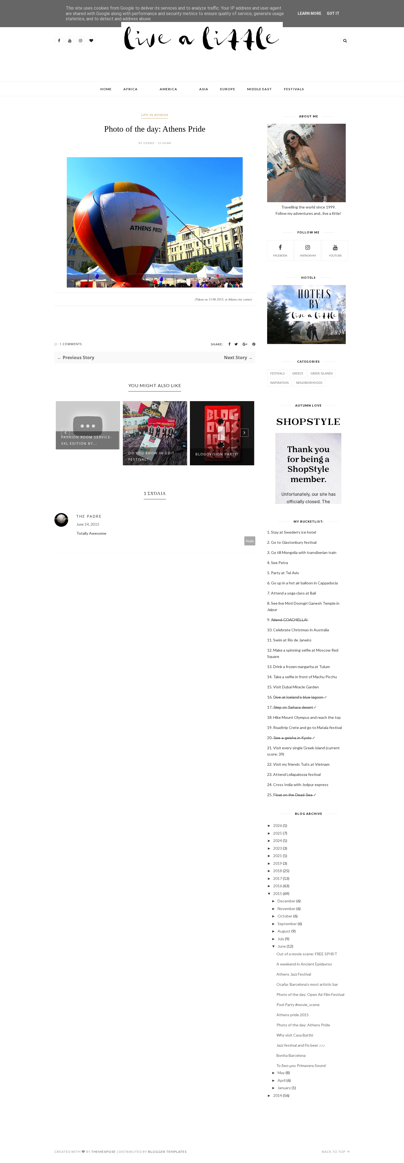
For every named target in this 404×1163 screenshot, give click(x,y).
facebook (280, 255)
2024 (277, 840)
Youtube (335, 255)
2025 (277, 833)
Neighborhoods (309, 383)
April (282, 1080)
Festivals (277, 373)
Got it (333, 13)
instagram (308, 255)
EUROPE (227, 89)
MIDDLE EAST (259, 89)
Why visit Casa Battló (294, 1035)
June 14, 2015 (87, 524)
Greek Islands (322, 373)
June (282, 946)
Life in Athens (154, 115)
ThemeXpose (103, 1152)
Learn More (309, 13)
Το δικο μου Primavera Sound (301, 1065)
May (281, 1072)
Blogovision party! (149, 454)
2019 (277, 863)
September (287, 923)
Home (106, 89)
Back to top (334, 1152)
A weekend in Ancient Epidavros (304, 964)
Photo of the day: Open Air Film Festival (310, 994)
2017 (277, 878)
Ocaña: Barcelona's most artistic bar (307, 984)
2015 (277, 893)
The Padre (89, 516)
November (286, 908)
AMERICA (168, 89)
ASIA (203, 89)
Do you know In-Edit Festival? (84, 456)
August (284, 931)
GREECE (297, 373)
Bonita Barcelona (291, 1055)
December (286, 901)
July (281, 938)
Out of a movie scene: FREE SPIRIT (306, 953)
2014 (277, 1095)
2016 (277, 885)
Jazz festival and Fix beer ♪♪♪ (300, 1045)
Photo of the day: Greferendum (215, 456)
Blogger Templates (167, 1152)
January (284, 1087)
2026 (277, 825)
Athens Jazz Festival (293, 974)
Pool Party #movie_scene (298, 1004)
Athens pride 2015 (292, 1014)
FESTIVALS (294, 89)
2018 (277, 870)
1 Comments (71, 344)
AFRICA (130, 89)
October (285, 916)
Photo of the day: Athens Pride (303, 1025)
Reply (250, 541)
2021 (277, 855)
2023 (277, 848)
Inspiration (279, 383)
